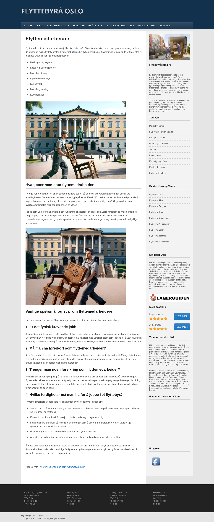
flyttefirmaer (95, 201)
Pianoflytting (155, 155)
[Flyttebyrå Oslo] (52, 18)
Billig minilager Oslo (28, 516)
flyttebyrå (78, 48)
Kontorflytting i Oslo (158, 161)
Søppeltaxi (154, 149)
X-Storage (155, 324)
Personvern (43, 516)
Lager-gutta (156, 314)
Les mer (182, 316)
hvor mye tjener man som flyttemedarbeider (62, 466)
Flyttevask (154, 132)
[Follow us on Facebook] (156, 465)
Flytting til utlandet (157, 167)
